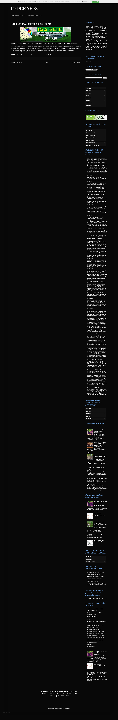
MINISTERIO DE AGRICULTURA (95, 625)
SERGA (89, 644)
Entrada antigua (76, 62)
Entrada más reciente (16, 62)
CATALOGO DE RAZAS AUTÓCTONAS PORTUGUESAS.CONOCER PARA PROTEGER (100, 524)
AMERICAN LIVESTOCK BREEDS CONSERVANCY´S (95, 609)
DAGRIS (89, 620)
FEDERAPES (24, 8)
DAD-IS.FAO (90, 618)
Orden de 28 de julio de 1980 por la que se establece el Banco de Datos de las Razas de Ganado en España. (97, 164)
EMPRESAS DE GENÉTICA (94, 574)
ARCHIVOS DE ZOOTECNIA (94, 612)
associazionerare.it (91, 614)
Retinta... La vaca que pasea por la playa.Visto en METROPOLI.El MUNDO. (96, 469)
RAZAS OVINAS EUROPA (93, 639)
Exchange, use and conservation (95, 576)
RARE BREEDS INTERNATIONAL (95, 631)
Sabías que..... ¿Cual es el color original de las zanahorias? (100, 431)
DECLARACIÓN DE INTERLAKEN (95, 572)
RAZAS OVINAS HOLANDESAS (95, 641)
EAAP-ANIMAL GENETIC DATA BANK (96, 621)
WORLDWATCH (91, 646)
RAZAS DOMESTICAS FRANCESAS (96, 637)
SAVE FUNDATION (92, 643)
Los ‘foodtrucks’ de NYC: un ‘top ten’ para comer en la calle (100, 456)
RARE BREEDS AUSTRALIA (94, 629)
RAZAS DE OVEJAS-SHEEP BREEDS (99, 541)
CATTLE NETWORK (92, 616)
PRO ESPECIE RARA (92, 627)
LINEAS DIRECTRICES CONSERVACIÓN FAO (93, 580)
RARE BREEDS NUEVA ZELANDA (95, 633)
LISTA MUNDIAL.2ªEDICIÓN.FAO (95, 598)
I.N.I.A (88, 623)
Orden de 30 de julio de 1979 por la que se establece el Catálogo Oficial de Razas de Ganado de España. (97, 159)
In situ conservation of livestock (95, 578)
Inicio (47, 62)
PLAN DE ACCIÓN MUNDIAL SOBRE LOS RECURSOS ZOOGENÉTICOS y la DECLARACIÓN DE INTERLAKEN (96, 585)
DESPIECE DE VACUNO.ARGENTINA (99, 514)
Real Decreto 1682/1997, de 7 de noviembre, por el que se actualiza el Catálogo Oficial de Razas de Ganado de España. (96, 179)
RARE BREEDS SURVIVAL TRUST (96, 635)
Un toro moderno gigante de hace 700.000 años (100, 443)
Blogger (67, 708)
